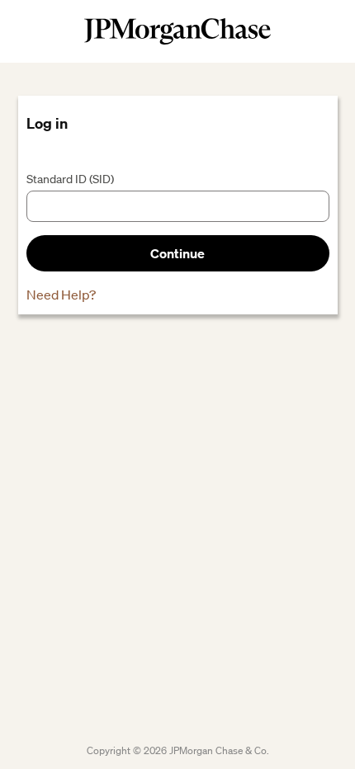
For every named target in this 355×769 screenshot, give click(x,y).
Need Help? (61, 294)
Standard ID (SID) (70, 179)
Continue (177, 253)
